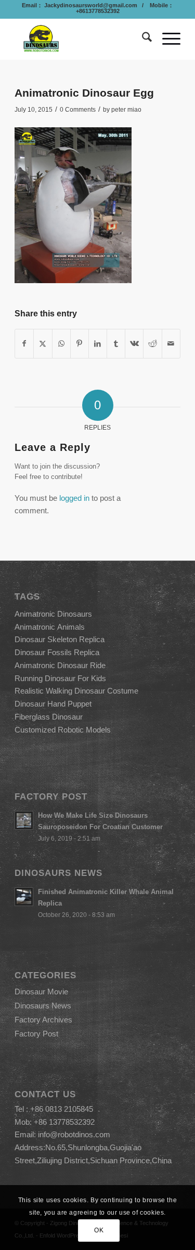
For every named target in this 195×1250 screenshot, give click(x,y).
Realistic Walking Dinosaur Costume (76, 690)
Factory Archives (43, 1019)
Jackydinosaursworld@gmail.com (90, 5)
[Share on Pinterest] (79, 343)
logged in (74, 498)
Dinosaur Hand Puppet (53, 703)
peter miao (126, 109)
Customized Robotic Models (63, 729)
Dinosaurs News (43, 1005)
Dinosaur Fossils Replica (57, 652)
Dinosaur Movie (41, 991)
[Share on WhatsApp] (61, 343)
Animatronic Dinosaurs (53, 613)
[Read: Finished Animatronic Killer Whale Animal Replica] (24, 896)
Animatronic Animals (50, 626)
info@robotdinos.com (74, 1134)
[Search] (142, 39)
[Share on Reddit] (152, 343)
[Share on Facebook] (24, 343)
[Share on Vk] (134, 343)
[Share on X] (42, 343)
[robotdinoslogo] (81, 39)
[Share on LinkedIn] (98, 343)
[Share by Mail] (171, 343)
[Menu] (166, 39)
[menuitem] (142, 39)
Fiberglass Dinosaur (49, 716)
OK (98, 1230)
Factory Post (36, 1033)
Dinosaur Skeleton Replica (60, 639)
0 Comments (78, 109)
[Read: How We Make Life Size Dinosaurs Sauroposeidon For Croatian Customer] (24, 820)
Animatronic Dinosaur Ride (60, 665)
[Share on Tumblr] (116, 343)
